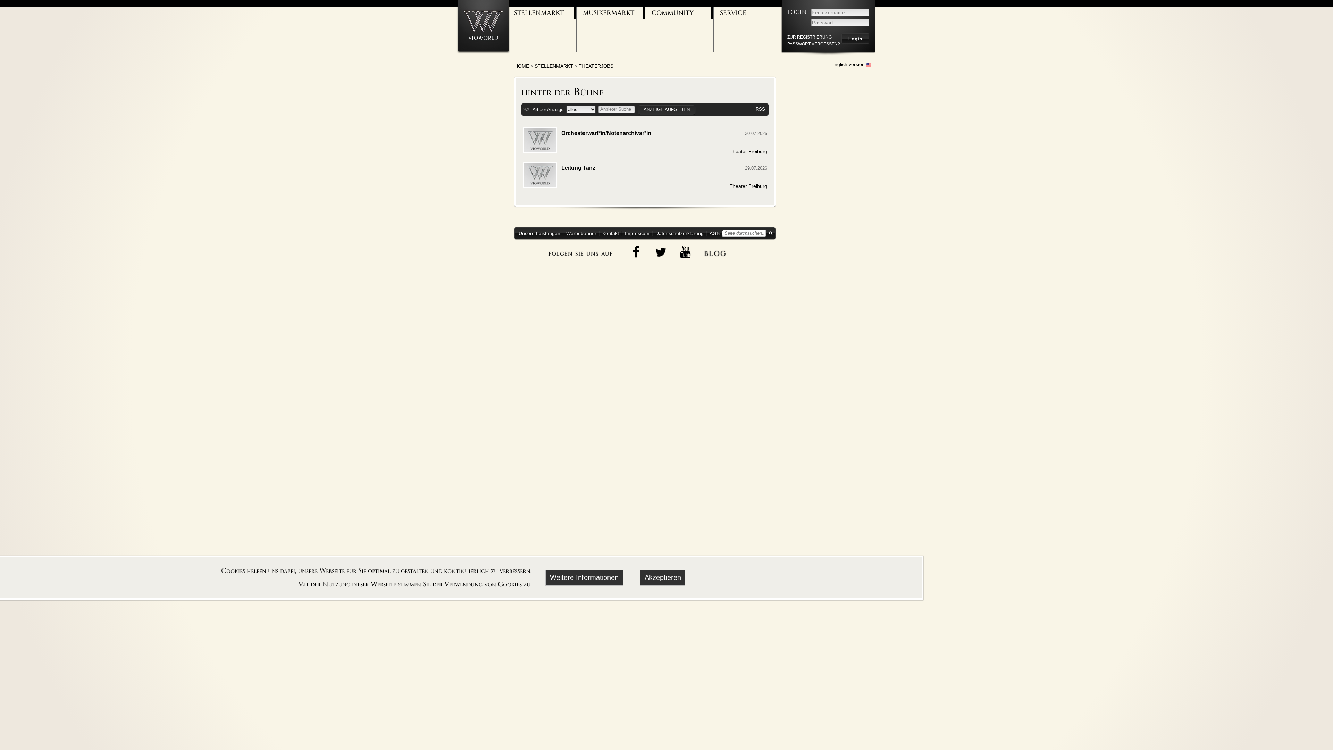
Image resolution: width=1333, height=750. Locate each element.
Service (733, 13)
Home (521, 66)
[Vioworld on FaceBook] (636, 252)
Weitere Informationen (584, 577)
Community (673, 13)
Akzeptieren (663, 577)
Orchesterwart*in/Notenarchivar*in (606, 133)
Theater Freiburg (748, 151)
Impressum (637, 233)
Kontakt (610, 233)
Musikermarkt (608, 13)
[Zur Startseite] (483, 25)
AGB (715, 233)
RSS (760, 109)
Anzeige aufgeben (667, 109)
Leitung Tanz (578, 168)
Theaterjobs (596, 66)
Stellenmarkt (539, 13)
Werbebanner (581, 233)
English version (848, 64)
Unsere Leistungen (539, 233)
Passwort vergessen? (813, 44)
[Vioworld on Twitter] (661, 252)
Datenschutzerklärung (679, 233)
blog (715, 252)
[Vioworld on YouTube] (685, 252)
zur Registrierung (809, 37)
